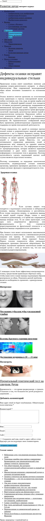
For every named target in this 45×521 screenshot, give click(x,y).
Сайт (2, 435)
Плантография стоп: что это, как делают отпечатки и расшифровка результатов (20, 488)
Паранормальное (15, 44)
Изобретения (9, 11)
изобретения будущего (17, 16)
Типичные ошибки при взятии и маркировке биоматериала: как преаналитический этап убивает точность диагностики (22, 461)
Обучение (8, 40)
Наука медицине (15, 35)
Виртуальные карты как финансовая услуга (21, 492)
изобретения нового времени (20, 18)
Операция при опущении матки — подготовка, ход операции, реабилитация (23, 499)
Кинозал (11, 57)
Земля (10, 50)
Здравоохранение (15, 33)
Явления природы (15, 48)
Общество (8, 42)
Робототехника (14, 61)
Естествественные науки (18, 53)
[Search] (1, 1)
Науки (10, 64)
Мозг (10, 37)
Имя (1, 427)
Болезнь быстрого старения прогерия (18, 338)
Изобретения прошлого (17, 20)
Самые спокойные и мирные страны (18, 503)
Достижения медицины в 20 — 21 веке (19, 357)
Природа (7, 46)
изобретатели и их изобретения (21, 13)
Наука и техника (11, 59)
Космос (7, 22)
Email (2, 431)
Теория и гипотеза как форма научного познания (24, 477)
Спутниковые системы (17, 26)
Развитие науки (9, 6)
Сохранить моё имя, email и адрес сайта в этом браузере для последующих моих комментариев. (20, 440)
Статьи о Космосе (15, 24)
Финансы (8, 68)
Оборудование (14, 66)
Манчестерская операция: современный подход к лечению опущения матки (24, 473)
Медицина (8, 31)
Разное (7, 55)
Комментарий (6, 409)
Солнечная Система (16, 29)
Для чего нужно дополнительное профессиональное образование (17, 484)
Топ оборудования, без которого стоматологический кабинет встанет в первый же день (24, 468)
